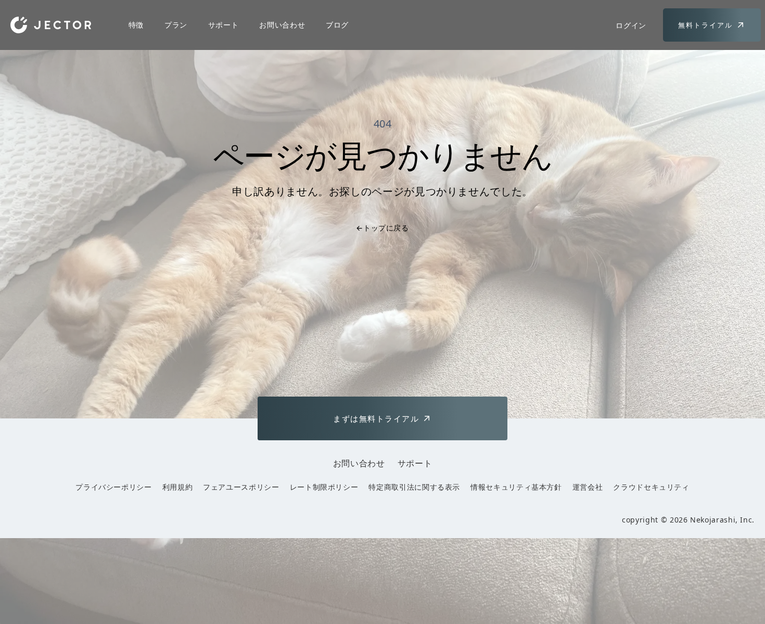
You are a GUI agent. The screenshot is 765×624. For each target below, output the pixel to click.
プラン (175, 25)
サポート (223, 25)
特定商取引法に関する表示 (414, 487)
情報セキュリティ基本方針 (516, 487)
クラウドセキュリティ (651, 487)
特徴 (136, 25)
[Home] (50, 25)
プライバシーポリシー (113, 487)
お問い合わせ (282, 25)
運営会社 (587, 487)
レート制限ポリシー (324, 487)
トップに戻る (382, 228)
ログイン (631, 25)
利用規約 (177, 487)
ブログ (337, 25)
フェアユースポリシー (241, 487)
